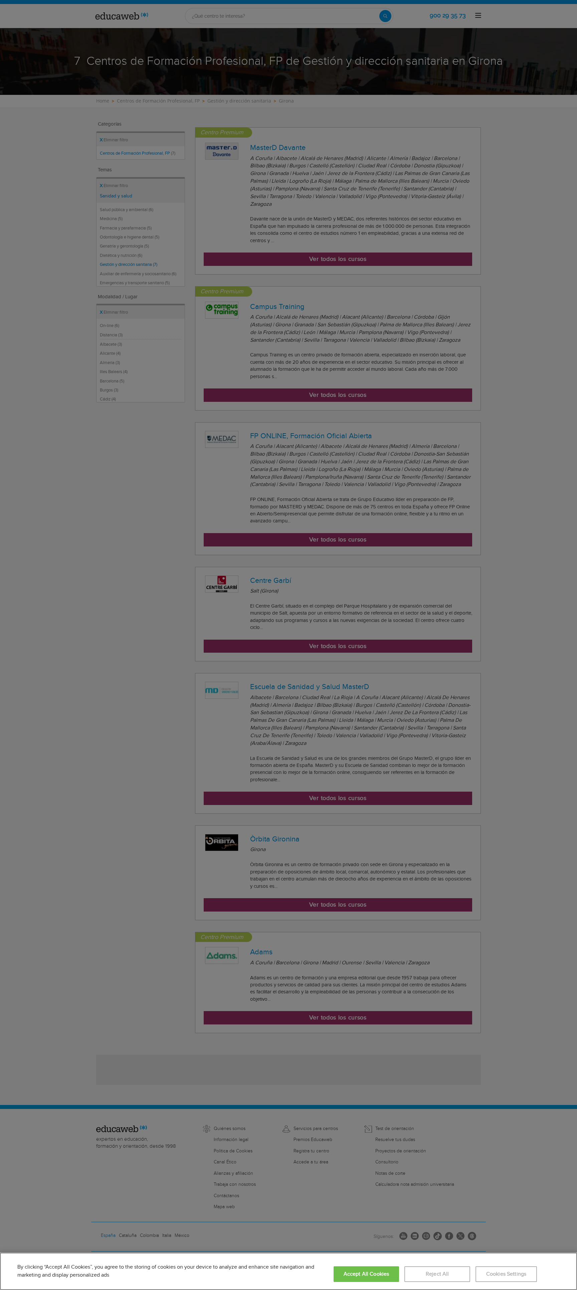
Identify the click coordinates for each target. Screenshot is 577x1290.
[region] (288, 1271)
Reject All (437, 1274)
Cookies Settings (506, 1274)
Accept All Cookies (366, 1274)
